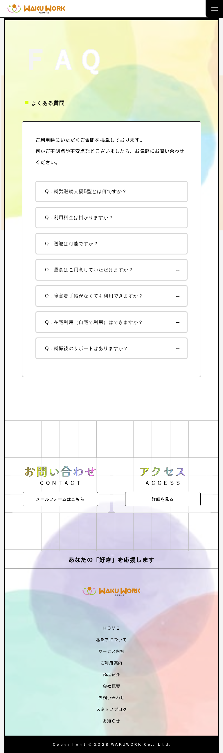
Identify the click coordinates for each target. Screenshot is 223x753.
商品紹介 (111, 675)
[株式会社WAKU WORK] (36, 8)
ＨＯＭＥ (111, 628)
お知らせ (111, 721)
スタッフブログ (111, 709)
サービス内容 (111, 651)
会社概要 (111, 686)
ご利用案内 (111, 663)
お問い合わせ (111, 698)
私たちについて (111, 640)
